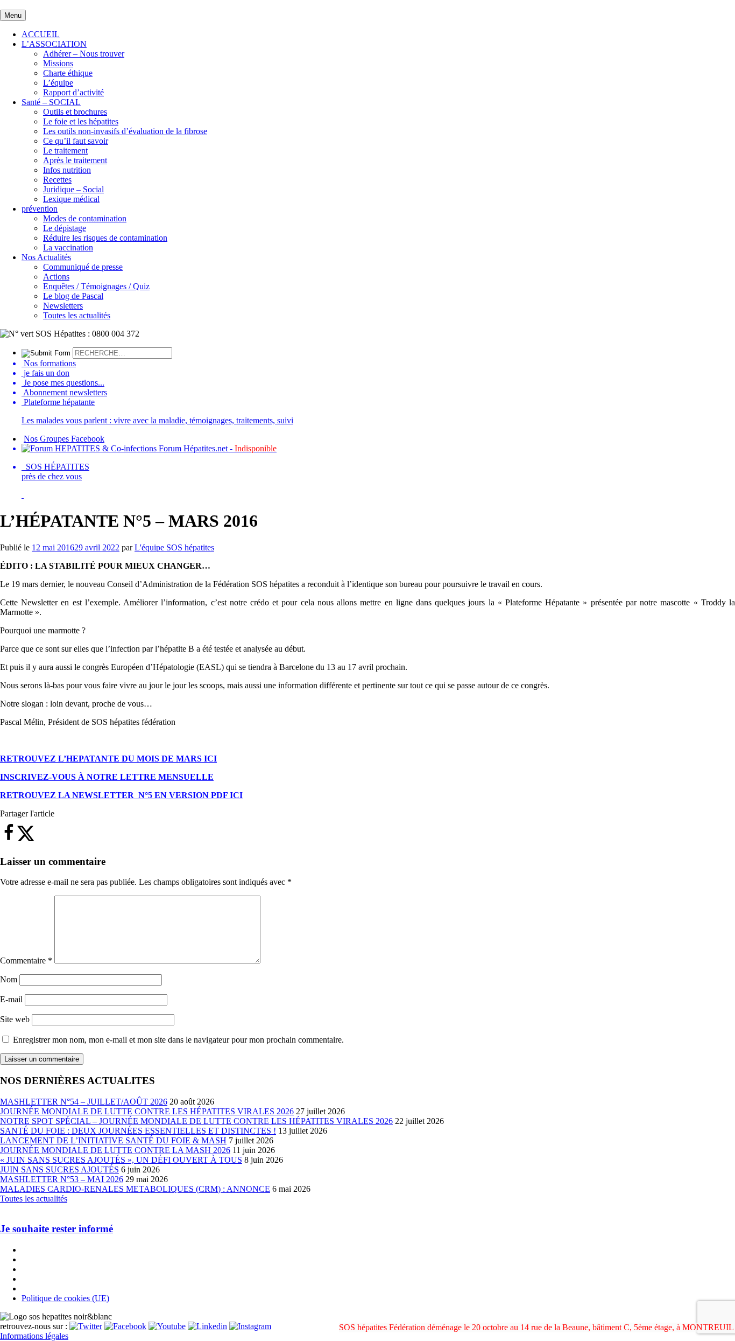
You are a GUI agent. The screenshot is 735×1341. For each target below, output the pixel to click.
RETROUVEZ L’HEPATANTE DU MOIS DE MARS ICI (108, 758)
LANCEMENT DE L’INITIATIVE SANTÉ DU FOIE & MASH (113, 1140)
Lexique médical (71, 199)
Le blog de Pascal (73, 296)
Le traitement (65, 150)
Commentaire (26, 960)
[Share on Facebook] (8, 839)
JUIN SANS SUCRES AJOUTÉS (59, 1169)
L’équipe (58, 82)
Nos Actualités (46, 257)
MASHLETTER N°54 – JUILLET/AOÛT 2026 (83, 1101)
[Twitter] (85, 1326)
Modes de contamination (84, 218)
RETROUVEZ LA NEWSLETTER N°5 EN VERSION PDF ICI (121, 795)
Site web (15, 1019)
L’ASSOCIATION (54, 43)
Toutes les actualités (76, 315)
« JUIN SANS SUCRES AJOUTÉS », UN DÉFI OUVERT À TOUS (121, 1159)
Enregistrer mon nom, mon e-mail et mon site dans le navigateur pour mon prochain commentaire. (178, 1039)
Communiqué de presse (83, 266)
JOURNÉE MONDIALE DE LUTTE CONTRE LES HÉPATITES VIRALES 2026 (147, 1111)
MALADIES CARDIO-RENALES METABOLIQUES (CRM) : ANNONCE (135, 1188)
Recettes (57, 179)
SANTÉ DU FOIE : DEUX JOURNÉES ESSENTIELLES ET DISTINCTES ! (138, 1130)
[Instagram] (250, 1326)
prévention (40, 208)
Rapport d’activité (73, 92)
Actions (56, 276)
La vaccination (68, 247)
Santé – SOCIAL (51, 102)
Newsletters (63, 305)
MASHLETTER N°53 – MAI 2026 (61, 1179)
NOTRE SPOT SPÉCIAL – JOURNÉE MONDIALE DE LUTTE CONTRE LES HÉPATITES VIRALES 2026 (196, 1121)
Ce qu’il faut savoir (75, 140)
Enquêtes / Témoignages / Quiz (96, 286)
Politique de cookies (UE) (65, 1298)
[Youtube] (167, 1326)
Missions (58, 63)
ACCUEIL (41, 34)
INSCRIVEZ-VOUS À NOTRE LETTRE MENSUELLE (107, 776)
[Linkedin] (207, 1326)
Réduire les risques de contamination (105, 237)
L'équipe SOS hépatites (174, 547)
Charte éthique (68, 73)
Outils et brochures (75, 111)
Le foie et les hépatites (80, 121)
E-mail (11, 999)
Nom (8, 979)
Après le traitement (75, 160)
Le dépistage (64, 228)
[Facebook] (125, 1326)
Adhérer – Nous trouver (83, 53)
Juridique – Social (73, 189)
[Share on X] (25, 839)
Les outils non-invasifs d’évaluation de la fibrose (125, 131)
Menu (13, 15)
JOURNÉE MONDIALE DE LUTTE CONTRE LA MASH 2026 (115, 1150)
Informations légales (34, 1335)
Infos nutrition (67, 169)
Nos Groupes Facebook (64, 438)
